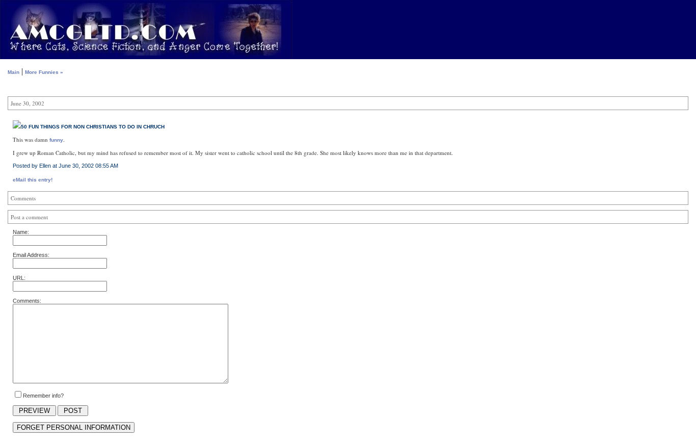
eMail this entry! (32, 180)
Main (13, 72)
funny (56, 140)
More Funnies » (44, 72)
